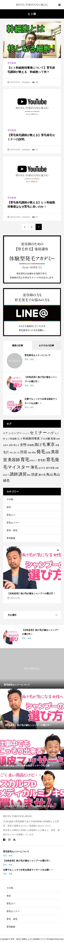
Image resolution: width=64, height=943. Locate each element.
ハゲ (51, 433)
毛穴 (6, 452)
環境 (34, 453)
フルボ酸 (45, 438)
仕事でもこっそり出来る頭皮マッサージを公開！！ (28, 869)
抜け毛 (40, 444)
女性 (23, 445)
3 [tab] (58, 550)
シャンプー (15, 433)
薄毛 (34, 467)
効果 (58, 439)
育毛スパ (33, 460)
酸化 (29, 475)
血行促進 (50, 468)
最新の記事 (17, 345)
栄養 (57, 445)
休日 (9, 507)
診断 (57, 468)
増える (16, 445)
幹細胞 (30, 445)
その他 (10, 499)
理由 (29, 453)
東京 (50, 444)
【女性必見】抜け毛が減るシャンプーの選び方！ (27, 860)
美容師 (14, 459)
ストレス (25, 433)
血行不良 (42, 468)
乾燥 (53, 438)
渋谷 (23, 452)
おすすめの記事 (46, 345)
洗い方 (16, 453)
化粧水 (5, 445)
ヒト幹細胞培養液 (28, 438)
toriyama (26, 82)
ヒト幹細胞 (11, 438)
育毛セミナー (13, 522)
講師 (14, 474)
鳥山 (49, 474)
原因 (11, 445)
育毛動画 (11, 63)
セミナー (38, 432)
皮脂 (48, 452)
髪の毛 (42, 475)
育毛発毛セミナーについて (38, 355)
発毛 (40, 451)
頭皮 (34, 474)
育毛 (25, 459)
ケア (5, 433)
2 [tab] (55, 550)
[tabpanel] (32, 576)
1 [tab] (52, 550)
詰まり (6, 475)
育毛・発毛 (29, 359)
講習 (22, 474)
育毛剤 (42, 460)
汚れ (11, 453)
